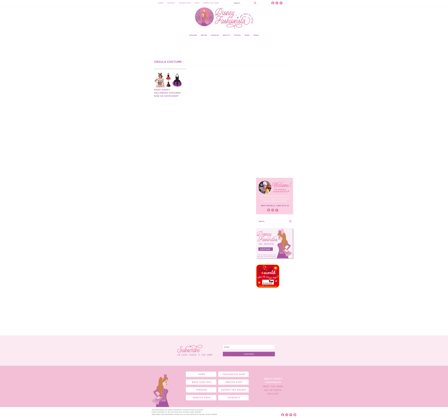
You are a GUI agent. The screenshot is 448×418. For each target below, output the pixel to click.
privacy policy (227, 228)
